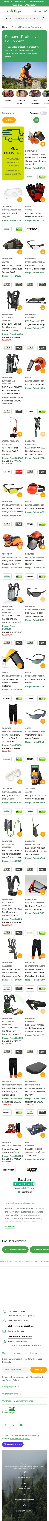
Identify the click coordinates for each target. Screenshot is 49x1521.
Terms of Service (37, 1377)
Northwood (31, 151)
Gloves (28, 210)
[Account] (34, 11)
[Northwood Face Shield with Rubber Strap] (36, 885)
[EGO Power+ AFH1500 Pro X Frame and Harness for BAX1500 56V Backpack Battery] (13, 885)
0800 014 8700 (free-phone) (21, 1315)
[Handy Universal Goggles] (13, 193)
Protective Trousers (12, 731)
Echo (27, 1142)
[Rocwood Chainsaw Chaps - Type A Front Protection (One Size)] (36, 949)
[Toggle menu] (3, 11)
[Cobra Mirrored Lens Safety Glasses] (36, 714)
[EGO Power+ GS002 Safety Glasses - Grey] (36, 592)
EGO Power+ (7, 259)
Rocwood (30, 554)
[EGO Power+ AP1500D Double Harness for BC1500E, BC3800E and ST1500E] (36, 427)
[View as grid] (36, 120)
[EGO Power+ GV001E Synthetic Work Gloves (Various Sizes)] (13, 245)
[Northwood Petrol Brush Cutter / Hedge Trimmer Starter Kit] (36, 137)
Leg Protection (32, 844)
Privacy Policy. (12, 1380)
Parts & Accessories (11, 210)
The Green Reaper (18, 1435)
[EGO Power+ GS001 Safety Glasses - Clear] (36, 245)
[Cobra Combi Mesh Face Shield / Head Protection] (13, 659)
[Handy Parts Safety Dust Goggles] (13, 775)
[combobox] (24, 18)
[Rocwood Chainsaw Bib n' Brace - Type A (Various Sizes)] (13, 1068)
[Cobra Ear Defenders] (36, 488)
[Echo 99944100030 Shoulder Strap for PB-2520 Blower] (36, 1128)
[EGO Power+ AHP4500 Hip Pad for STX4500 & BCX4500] (36, 1068)
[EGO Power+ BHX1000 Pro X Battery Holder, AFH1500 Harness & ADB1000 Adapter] (13, 364)
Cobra (28, 207)
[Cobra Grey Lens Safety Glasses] (36, 659)
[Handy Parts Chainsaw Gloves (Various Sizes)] (36, 775)
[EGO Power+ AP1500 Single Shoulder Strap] (36, 300)
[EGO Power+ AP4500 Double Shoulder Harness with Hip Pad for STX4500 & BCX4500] (13, 949)
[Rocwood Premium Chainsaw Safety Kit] (13, 1128)
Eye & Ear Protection (35, 154)
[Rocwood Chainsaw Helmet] (36, 540)
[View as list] (44, 120)
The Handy (7, 207)
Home (5, 27)
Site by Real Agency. (20, 1438)
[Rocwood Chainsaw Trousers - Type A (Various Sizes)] (13, 714)
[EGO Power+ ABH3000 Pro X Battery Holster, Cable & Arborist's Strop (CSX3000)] (13, 827)
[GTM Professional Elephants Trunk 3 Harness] (13, 427)
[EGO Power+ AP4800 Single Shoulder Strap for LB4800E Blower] (36, 1004)
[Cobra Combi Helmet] (36, 364)
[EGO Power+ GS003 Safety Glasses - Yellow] (13, 488)
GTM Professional (10, 441)
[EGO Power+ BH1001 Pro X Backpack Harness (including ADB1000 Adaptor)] (13, 300)
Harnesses (30, 318)
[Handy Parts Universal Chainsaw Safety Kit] (13, 540)
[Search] (43, 18)
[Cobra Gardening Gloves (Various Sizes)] (36, 193)
